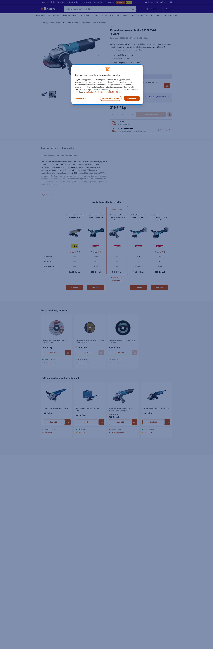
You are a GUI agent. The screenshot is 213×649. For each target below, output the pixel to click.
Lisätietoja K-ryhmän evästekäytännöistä (102, 92)
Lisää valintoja (81, 98)
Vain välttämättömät (110, 98)
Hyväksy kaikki (132, 98)
